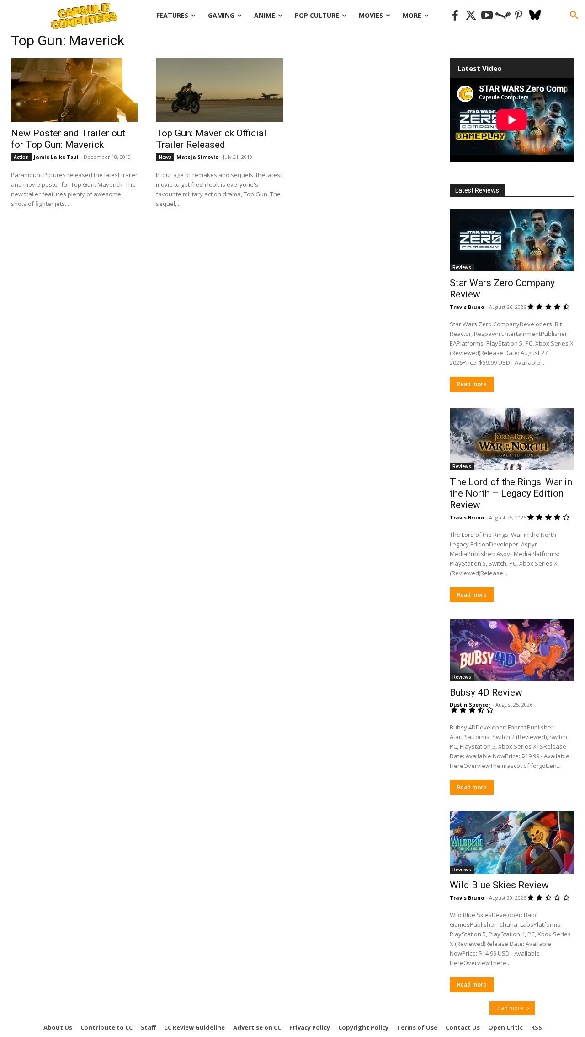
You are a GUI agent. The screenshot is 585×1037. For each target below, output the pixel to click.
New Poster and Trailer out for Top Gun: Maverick (68, 139)
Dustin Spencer (470, 704)
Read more (472, 384)
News (165, 157)
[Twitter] (471, 16)
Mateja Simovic (197, 156)
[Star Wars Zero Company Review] (512, 240)
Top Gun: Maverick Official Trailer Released (211, 139)
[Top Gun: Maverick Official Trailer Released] (219, 90)
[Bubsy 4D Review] (512, 650)
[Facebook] (455, 16)
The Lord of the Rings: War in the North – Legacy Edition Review (511, 493)
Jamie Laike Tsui (56, 156)
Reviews (461, 267)
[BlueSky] (535, 16)
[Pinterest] (519, 16)
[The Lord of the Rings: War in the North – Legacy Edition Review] (512, 439)
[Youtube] (487, 16)
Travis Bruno (467, 306)
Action (21, 157)
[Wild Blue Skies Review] (512, 842)
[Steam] (503, 16)
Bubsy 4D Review (486, 692)
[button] (574, 16)
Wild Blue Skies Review (499, 885)
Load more (509, 1008)
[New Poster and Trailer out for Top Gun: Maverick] (74, 90)
